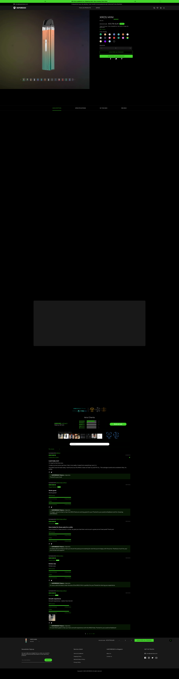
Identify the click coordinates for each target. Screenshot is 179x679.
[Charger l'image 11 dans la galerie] (59, 79)
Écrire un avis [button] (118, 424)
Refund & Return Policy (79, 659)
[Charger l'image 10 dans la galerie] (55, 79)
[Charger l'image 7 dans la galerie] (45, 79)
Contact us (109, 656)
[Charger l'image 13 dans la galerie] (66, 79)
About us (109, 653)
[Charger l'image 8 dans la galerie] (48, 79)
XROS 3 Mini (59, 556)
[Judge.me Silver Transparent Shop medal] (98, 409)
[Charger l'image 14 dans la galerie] (69, 79)
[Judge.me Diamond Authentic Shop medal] (109, 435)
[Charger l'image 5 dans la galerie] (37, 79)
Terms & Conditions (78, 653)
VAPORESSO (89, 671)
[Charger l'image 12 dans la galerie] (62, 79)
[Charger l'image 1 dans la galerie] (23, 79)
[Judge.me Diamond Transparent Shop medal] (116, 435)
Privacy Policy (77, 662)
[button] (154, 7)
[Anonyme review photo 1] (52, 617)
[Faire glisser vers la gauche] (12, 45)
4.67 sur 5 (64, 423)
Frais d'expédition (112, 26)
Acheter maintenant (116, 56)
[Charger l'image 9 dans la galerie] (52, 79)
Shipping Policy (77, 656)
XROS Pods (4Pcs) (61, 482)
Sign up (48, 660)
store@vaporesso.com (22, 4)
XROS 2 (58, 453)
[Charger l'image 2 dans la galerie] (27, 79)
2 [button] (87, 633)
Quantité (102, 45)
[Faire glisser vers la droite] (82, 45)
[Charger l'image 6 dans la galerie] (41, 79)
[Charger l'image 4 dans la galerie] (34, 79)
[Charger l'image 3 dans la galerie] (30, 79)
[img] (52, 455)
